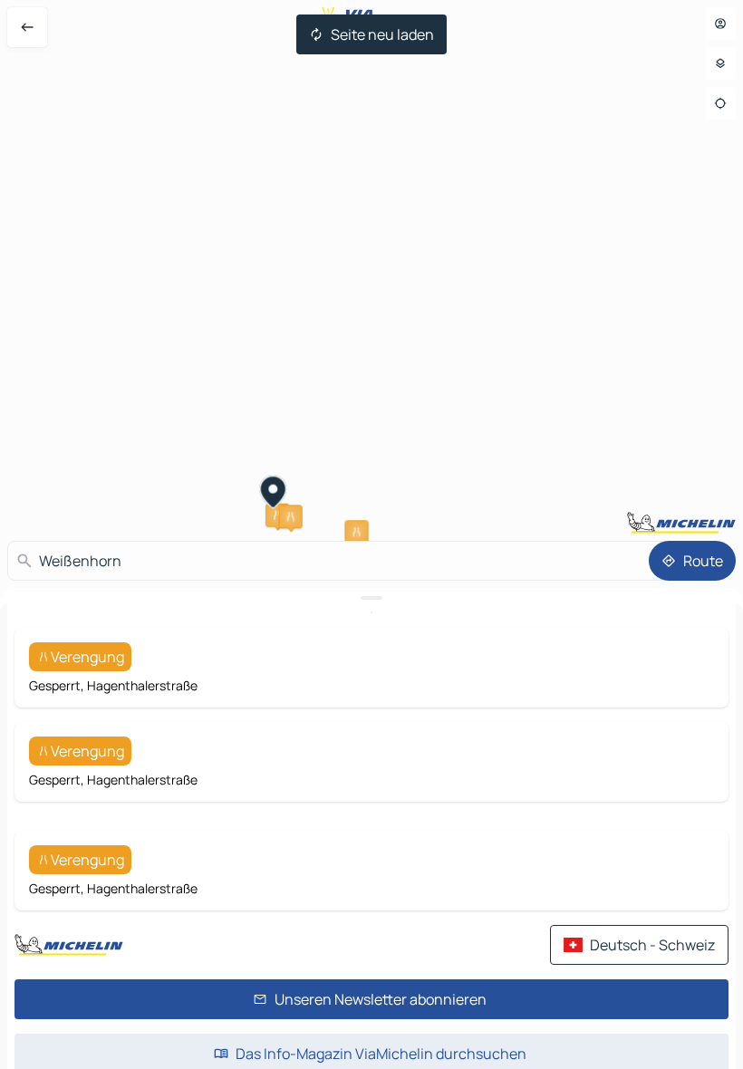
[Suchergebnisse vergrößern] (371, 598)
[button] (291, 516)
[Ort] (720, 103)
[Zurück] (27, 27)
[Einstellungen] (720, 63)
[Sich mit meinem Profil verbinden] (720, 23)
